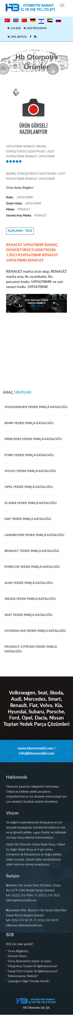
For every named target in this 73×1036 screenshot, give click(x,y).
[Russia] (58, 20)
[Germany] (33, 20)
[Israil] (41, 20)
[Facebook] (30, 37)
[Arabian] (50, 20)
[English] (16, 20)
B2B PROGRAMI (36, 28)
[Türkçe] (7, 20)
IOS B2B (15, 28)
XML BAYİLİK (18, 37)
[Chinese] (24, 20)
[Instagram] (35, 37)
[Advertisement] (36, 349)
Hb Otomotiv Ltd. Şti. (36, 1007)
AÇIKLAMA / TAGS (20, 230)
